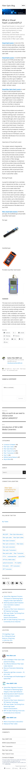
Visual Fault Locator (8, 58)
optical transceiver (8, 563)
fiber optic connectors (9, 544)
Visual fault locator (8, 43)
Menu (23, 5)
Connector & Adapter (9, 444)
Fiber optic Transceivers (9, 550)
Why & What (7, 459)
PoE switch (6, 566)
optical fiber (21, 556)
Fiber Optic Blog (8, 5)
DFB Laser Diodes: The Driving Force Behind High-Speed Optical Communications (14, 615)
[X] (8, 583)
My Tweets (5, 521)
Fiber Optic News (8, 449)
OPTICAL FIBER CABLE (9, 559)
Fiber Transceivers (9, 453)
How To (6, 455)
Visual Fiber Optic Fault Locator (11, 89)
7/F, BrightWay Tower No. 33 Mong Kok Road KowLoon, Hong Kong (8, 636)
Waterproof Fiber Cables (10, 724)
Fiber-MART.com (8, 368)
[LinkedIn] (12, 583)
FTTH (4, 556)
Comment (20, 398)
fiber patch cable (7, 553)
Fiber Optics (20, 544)
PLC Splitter (18, 563)
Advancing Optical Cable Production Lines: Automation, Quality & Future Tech (14, 605)
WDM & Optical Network (10, 457)
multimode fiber (12, 556)
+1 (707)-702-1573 (7, 640)
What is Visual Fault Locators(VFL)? (13, 721)
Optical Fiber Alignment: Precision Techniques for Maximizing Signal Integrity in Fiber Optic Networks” (13, 598)
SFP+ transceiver (15, 566)
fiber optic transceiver (9, 547)
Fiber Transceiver (19, 553)
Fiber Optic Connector (9, 540)
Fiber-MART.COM (7, 739)
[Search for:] (12, 472)
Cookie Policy (7, 764)
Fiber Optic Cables (9, 447)
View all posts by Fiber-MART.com (14, 363)
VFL (7, 370)
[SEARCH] (24, 472)
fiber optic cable (7, 537)
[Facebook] (4, 583)
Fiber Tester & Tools (9, 451)
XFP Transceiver (7, 569)
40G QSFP (5, 534)
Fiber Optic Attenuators (16, 534)
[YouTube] (17, 583)
